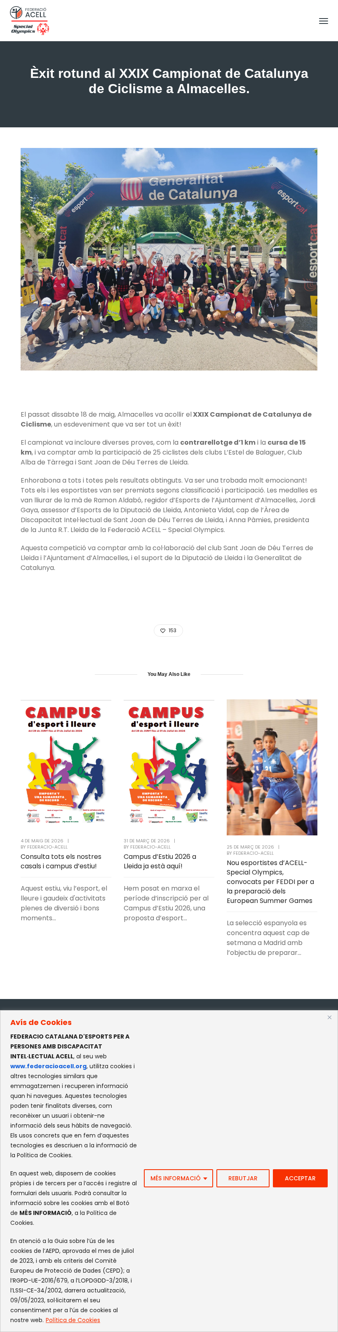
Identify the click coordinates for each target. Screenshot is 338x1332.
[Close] (329, 1017)
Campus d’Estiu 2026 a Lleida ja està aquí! (160, 861)
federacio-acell (47, 847)
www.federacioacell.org (48, 1066)
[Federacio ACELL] (29, 20)
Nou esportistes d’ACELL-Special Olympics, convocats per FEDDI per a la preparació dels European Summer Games (270, 881)
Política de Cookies (73, 1320)
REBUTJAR (243, 1178)
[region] (169, 1171)
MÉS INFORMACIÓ (175, 1178)
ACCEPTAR (300, 1178)
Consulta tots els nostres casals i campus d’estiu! (61, 861)
